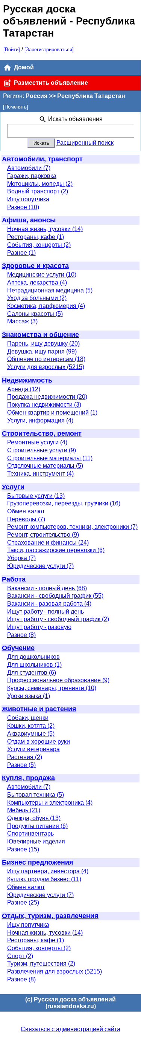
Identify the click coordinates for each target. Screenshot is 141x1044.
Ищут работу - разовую (39, 627)
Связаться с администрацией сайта (70, 1029)
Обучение (18, 648)
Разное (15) (23, 849)
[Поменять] (15, 107)
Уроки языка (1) (28, 696)
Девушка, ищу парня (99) (42, 351)
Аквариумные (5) (31, 733)
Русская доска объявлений (39, 15)
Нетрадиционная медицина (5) (49, 290)
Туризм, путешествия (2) (41, 963)
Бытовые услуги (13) (36, 496)
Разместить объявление (50, 83)
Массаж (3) (22, 321)
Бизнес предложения (37, 862)
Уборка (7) (21, 558)
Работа (14, 579)
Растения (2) (24, 757)
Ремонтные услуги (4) (37, 442)
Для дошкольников (33, 657)
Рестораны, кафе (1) (35, 237)
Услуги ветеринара (33, 749)
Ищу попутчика (28, 199)
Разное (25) (23, 902)
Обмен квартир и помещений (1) (52, 412)
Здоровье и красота (35, 265)
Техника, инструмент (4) (40, 473)
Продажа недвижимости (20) (47, 396)
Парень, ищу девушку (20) (43, 343)
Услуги (13, 487)
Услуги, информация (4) (40, 420)
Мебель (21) (23, 810)
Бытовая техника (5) (35, 794)
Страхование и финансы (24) (48, 542)
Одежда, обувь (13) (34, 818)
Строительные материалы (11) (49, 458)
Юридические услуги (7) (40, 566)
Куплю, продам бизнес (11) (44, 879)
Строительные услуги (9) (41, 450)
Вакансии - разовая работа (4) (49, 603)
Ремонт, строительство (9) (43, 534)
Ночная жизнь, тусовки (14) (45, 229)
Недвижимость (27, 380)
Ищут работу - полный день (45, 611)
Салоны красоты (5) (35, 314)
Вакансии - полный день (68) (47, 588)
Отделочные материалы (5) (45, 465)
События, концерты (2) (39, 245)
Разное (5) (21, 765)
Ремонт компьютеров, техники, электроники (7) (72, 527)
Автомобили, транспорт (42, 159)
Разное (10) (23, 207)
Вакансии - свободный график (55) (55, 595)
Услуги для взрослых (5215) (45, 367)
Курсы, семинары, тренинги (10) (51, 688)
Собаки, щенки (28, 718)
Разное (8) (21, 635)
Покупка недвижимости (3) (44, 404)
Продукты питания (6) (37, 826)
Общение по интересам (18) (46, 359)
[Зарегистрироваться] (49, 49)
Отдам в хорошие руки (38, 741)
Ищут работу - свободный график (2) (58, 619)
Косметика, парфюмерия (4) (46, 306)
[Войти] (11, 49)
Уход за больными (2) (37, 298)
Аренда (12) (23, 389)
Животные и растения (39, 709)
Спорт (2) (20, 956)
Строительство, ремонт (42, 433)
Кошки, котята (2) (31, 726)
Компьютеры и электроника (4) (49, 802)
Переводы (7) (26, 519)
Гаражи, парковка (31, 176)
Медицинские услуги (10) (41, 274)
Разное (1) (21, 253)
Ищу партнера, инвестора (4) (47, 871)
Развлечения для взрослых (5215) (54, 971)
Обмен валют (26, 511)
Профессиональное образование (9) (58, 680)
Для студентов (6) (31, 672)
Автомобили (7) (28, 168)
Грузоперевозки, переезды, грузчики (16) (63, 503)
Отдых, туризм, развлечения (50, 916)
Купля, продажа (28, 778)
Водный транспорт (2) (37, 191)
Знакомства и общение (40, 334)
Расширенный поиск (85, 142)
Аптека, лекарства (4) (37, 282)
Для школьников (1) (34, 664)
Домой (23, 67)
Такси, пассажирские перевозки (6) (56, 550)
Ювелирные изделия (36, 841)
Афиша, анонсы (29, 220)
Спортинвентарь (30, 833)
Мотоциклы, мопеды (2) (40, 184)
